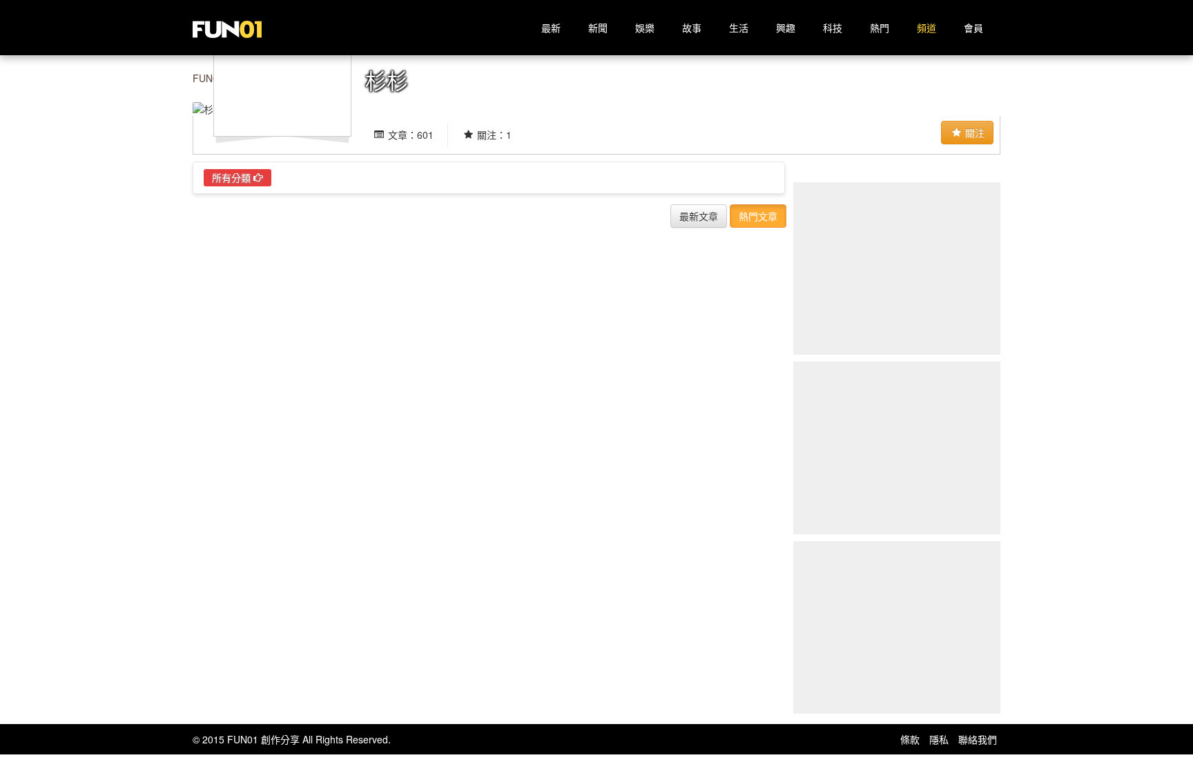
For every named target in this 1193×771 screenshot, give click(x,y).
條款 (910, 739)
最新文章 (698, 216)
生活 (738, 28)
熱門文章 (758, 216)
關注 (973, 132)
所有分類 (232, 177)
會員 (973, 28)
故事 (691, 28)
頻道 (926, 28)
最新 (551, 28)
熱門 (879, 28)
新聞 (598, 28)
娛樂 (644, 28)
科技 (832, 28)
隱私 (939, 739)
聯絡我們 (977, 739)
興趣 (785, 28)
